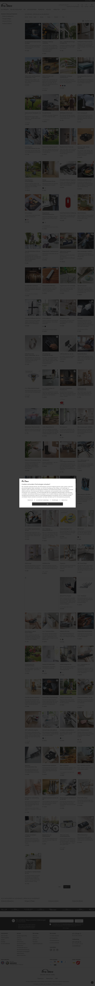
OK (47, 504)
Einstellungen (55, 500)
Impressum (30, 500)
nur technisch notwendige (42, 500)
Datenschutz (64, 500)
